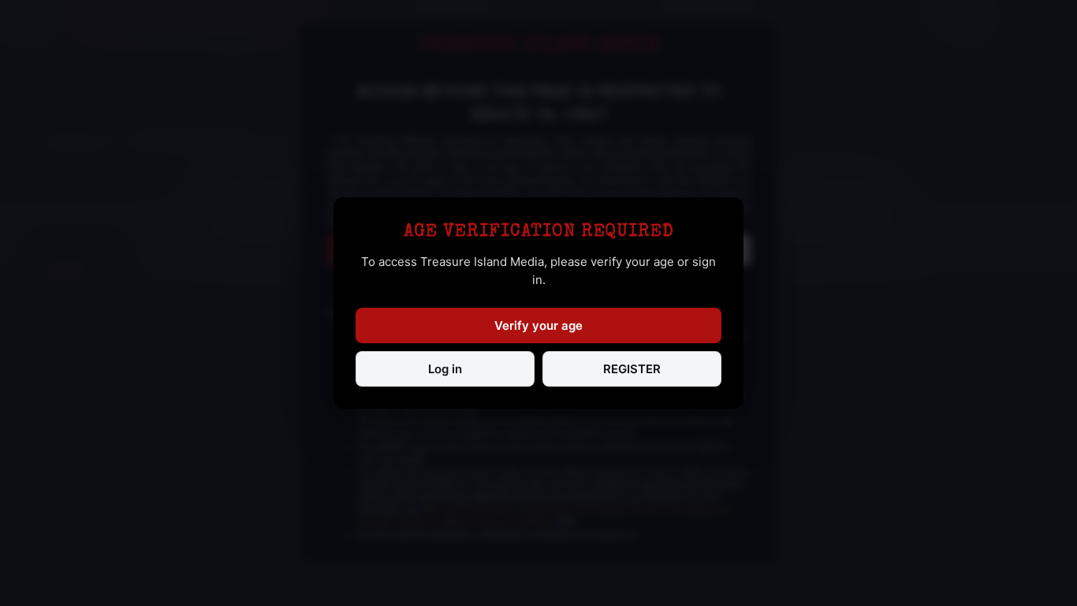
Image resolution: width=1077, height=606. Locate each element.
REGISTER (632, 368)
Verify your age (538, 325)
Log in (445, 368)
